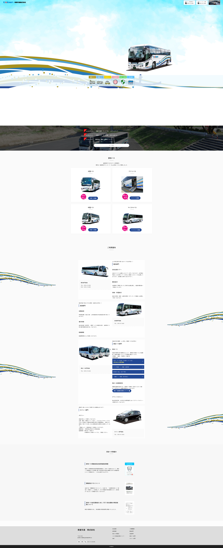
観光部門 (132, 531)
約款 (113, 538)
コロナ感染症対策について (118, 536)
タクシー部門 (133, 538)
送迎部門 (132, 533)
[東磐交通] (14, 2)
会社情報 (114, 529)
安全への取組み (115, 533)
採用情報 (114, 531)
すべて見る (111, 145)
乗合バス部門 (133, 536)
